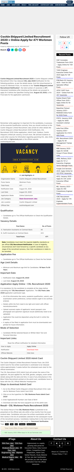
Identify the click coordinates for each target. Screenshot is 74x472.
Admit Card (16, 5)
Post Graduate (31, 424)
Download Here (33, 350)
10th (7, 424)
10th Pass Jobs (8, 443)
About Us (54, 452)
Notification (5, 350)
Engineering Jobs (8, 452)
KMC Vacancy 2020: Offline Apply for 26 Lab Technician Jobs (23, 432)
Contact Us (64, 452)
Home (3, 5)
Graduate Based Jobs (10, 448)
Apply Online (31, 346)
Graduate (22, 424)
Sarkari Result (60, 5)
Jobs (8, 5)
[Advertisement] (37, 20)
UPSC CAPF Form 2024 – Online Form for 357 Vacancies (64, 92)
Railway (70, 5)
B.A (16, 424)
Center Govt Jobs (47, 5)
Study (8, 2)
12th (11, 424)
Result (24, 5)
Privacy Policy (57, 454)
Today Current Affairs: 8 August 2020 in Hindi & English (21, 428)
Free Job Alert (33, 5)
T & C (65, 454)
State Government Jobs (28, 199)
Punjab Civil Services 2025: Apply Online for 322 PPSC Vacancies (64, 171)
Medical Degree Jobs (10, 457)
